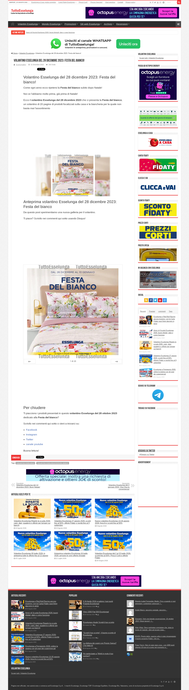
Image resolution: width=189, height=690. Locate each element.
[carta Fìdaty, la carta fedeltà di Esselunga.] (158, 165)
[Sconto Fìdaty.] (158, 210)
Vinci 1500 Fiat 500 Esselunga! (96, 612)
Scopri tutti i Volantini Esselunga (151, 58)
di (73, 361)
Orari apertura (110, 2)
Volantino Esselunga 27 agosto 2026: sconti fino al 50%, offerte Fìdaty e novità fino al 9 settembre (72, 523)
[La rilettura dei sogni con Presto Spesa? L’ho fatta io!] (75, 646)
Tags (170, 311)
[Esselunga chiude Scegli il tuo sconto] (75, 625)
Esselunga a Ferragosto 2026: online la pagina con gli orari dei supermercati (165, 372)
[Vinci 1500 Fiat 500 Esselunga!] (75, 615)
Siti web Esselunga (90, 24)
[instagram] (160, 2)
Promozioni (70, 24)
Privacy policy (130, 2)
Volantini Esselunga (28, 24)
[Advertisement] (72, 132)
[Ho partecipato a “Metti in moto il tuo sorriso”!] (75, 657)
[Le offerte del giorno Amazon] (158, 118)
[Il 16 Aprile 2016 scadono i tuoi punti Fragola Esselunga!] (75, 604)
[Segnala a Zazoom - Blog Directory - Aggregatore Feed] (128, 654)
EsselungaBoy (21, 65)
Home (12, 24)
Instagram (31, 434)
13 (98, 606)
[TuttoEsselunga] (22, 10)
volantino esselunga (25, 463)
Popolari (152, 311)
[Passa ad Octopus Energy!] (158, 84)
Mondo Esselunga (51, 24)
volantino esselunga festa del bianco (53, 463)
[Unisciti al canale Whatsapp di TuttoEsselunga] (94, 44)
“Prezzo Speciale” (96, 2)
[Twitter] (155, 2)
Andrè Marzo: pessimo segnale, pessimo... (151, 610)
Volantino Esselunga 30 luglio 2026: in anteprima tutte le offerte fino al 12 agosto (31, 554)
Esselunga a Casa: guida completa (43, 2)
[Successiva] (116, 361)
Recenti (143, 311)
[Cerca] (179, 2)
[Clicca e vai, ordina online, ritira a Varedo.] (158, 187)
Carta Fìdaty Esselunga (66, 2)
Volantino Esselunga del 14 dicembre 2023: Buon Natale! (28, 485)
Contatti (120, 2)
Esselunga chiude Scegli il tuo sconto (98, 622)
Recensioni (122, 24)
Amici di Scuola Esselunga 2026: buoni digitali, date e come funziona (164, 332)
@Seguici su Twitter (146, 450)
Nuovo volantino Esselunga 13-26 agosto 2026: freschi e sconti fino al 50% (112, 522)
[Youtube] (158, 2)
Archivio (108, 24)
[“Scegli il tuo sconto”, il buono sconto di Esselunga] (75, 636)
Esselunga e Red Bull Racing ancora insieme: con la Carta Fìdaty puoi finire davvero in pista (41, 603)
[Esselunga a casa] (158, 142)
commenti (162, 311)
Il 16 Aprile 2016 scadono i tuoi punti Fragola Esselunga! (98, 602)
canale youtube (34, 444)
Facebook (31, 429)
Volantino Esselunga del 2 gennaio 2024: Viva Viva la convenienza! (118, 486)
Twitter (29, 439)
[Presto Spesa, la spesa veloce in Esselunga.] (158, 255)
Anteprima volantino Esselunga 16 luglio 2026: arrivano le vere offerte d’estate (71, 554)
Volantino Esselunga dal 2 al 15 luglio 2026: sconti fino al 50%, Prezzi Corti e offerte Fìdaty (113, 555)
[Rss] (150, 2)
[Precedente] (29, 361)
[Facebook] (153, 2)
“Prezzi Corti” (83, 2)
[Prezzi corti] (158, 232)
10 (98, 614)
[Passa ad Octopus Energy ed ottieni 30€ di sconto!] (73, 475)
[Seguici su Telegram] (158, 395)
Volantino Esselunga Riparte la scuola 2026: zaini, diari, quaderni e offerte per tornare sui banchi (59, 32)
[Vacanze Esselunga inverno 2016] (158, 279)
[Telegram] (163, 2)
